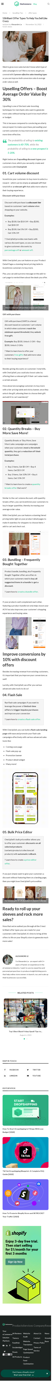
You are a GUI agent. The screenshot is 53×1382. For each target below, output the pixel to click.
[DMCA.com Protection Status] (7, 1355)
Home (5, 13)
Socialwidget (17, 1347)
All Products (17, 1357)
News (47, 1333)
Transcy (15, 1338)
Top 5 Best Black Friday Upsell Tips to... (25, 1031)
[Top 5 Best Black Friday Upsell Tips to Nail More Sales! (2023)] (25, 1013)
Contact (37, 1338)
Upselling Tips (17, 13)
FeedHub (16, 1343)
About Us (37, 1333)
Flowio (14, 1352)
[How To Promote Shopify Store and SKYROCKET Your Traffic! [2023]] (25, 1194)
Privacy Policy (39, 1343)
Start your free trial (22, 1375)
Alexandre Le (16, 24)
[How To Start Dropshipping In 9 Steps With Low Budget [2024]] (25, 1110)
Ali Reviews (17, 1333)
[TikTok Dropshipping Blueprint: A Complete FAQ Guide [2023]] (25, 1152)
